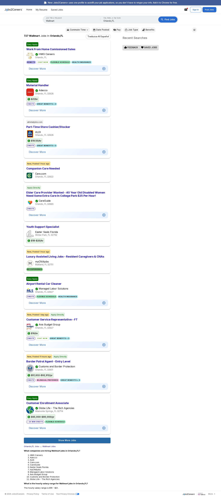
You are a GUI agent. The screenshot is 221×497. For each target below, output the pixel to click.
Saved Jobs (57, 9)
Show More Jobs (67, 440)
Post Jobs (209, 9)
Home (29, 9)
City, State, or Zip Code (112, 18)
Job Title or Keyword (54, 18)
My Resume (41, 9)
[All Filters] (194, 30)
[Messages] (186, 10)
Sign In (196, 9)
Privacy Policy (33, 494)
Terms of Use (47, 494)
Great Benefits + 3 (46, 104)
